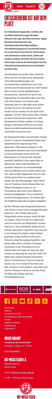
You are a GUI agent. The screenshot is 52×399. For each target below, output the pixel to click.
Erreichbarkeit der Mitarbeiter (18, 316)
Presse (7, 319)
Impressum (9, 328)
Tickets (30, 6)
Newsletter (9, 307)
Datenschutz (10, 325)
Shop (20, 6)
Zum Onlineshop (12, 351)
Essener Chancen (12, 322)
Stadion (8, 310)
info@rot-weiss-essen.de (22, 372)
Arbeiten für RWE (12, 313)
